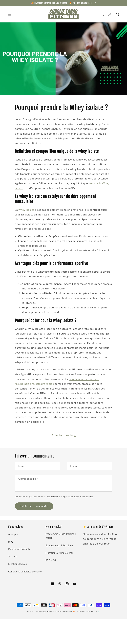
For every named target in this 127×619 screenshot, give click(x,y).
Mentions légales (17, 564)
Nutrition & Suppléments (59, 552)
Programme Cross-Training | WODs (60, 535)
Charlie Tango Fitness (44, 611)
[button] (10, 14)
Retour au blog (65, 435)
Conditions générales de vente (25, 571)
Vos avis (12, 556)
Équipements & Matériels (59, 545)
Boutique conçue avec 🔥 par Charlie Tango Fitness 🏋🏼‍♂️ (76, 611)
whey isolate (26, 209)
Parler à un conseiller (19, 549)
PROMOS (50, 560)
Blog (10, 541)
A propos (13, 534)
